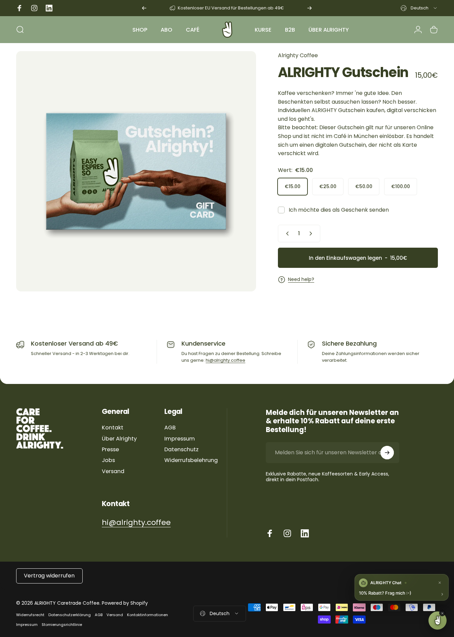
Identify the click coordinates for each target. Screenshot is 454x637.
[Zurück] (144, 8)
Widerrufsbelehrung (191, 460)
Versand (113, 471)
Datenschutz (181, 449)
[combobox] (419, 8)
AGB (170, 427)
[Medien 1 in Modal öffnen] (136, 171)
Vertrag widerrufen (49, 575)
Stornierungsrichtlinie (62, 624)
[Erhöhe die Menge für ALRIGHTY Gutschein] (312, 233)
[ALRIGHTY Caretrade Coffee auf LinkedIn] (305, 533)
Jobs (108, 460)
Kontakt (112, 427)
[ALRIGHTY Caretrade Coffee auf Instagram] (287, 533)
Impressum (179, 438)
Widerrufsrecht (30, 614)
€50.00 (363, 186)
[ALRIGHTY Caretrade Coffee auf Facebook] (270, 533)
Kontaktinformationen (147, 614)
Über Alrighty (119, 438)
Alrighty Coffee (298, 55)
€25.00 (327, 186)
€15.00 (292, 186)
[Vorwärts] (309, 8)
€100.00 (400, 186)
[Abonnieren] (387, 452)
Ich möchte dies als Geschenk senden (339, 210)
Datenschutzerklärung (69, 614)
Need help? (301, 280)
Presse (110, 449)
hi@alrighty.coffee (225, 360)
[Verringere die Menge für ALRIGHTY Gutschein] (286, 233)
